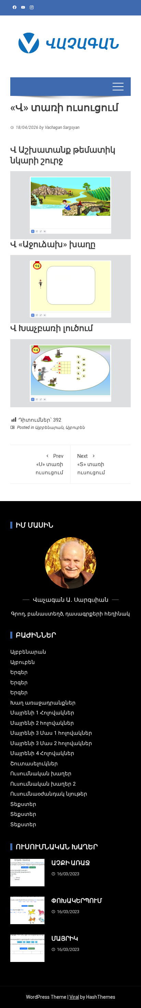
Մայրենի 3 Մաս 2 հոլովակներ (51, 743)
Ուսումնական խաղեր (41, 774)
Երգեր (19, 672)
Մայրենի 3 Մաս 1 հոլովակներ (51, 733)
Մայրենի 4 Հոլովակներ (42, 753)
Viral (74, 997)
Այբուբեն (75, 427)
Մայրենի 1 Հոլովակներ (42, 713)
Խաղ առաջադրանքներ (43, 703)
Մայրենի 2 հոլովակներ (42, 723)
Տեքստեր (23, 804)
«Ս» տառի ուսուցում (49, 464)
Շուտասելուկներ (34, 764)
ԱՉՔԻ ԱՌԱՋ (70, 862)
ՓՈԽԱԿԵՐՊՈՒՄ (76, 900)
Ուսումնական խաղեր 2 (43, 784)
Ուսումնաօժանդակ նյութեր (48, 794)
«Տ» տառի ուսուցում (91, 464)
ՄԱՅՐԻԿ (64, 938)
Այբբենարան (49, 427)
